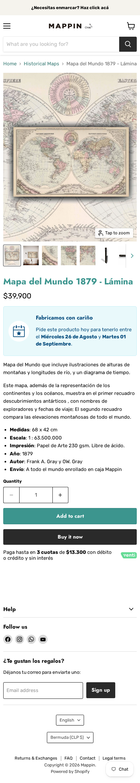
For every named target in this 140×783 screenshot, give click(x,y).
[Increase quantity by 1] (61, 495)
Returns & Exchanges (36, 758)
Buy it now (70, 537)
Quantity (12, 481)
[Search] (128, 44)
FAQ (68, 758)
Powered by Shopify (70, 771)
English (67, 720)
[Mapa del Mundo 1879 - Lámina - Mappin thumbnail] (12, 255)
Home (10, 64)
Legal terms (114, 758)
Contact (87, 758)
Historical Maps (41, 64)
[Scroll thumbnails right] (131, 256)
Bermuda (67, 737)
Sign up (100, 690)
